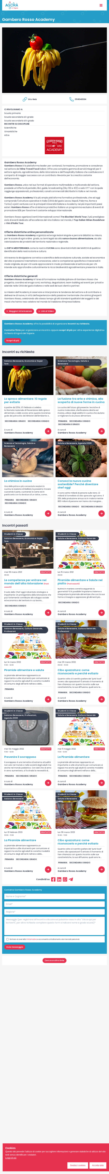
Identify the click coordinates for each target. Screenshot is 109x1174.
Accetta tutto (98, 1165)
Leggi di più (10, 1158)
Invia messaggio (14, 947)
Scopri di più (12, 340)
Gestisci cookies (77, 1165)
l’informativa (32, 939)
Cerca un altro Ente (54, 960)
